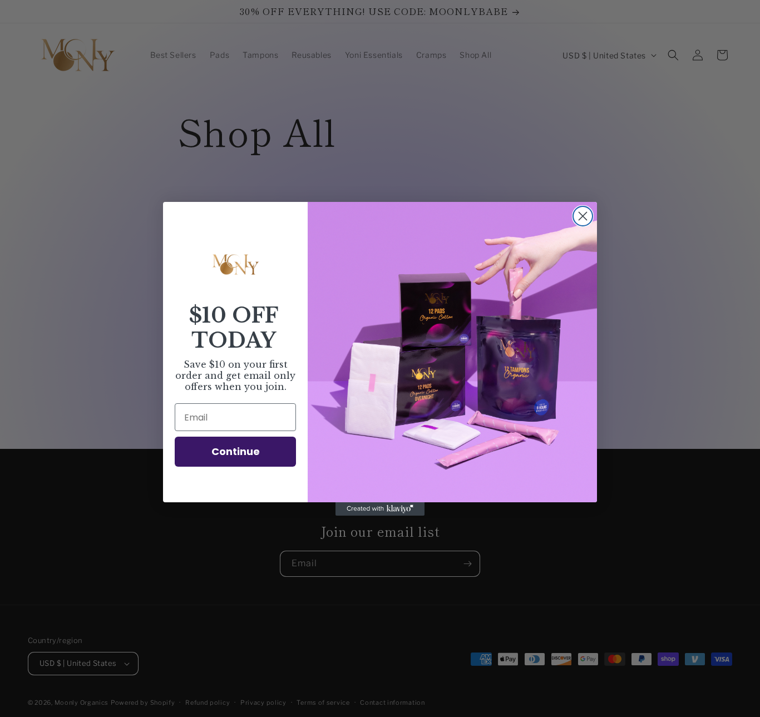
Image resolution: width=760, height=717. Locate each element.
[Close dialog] (583, 216)
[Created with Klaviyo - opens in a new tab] (380, 509)
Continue (235, 451)
